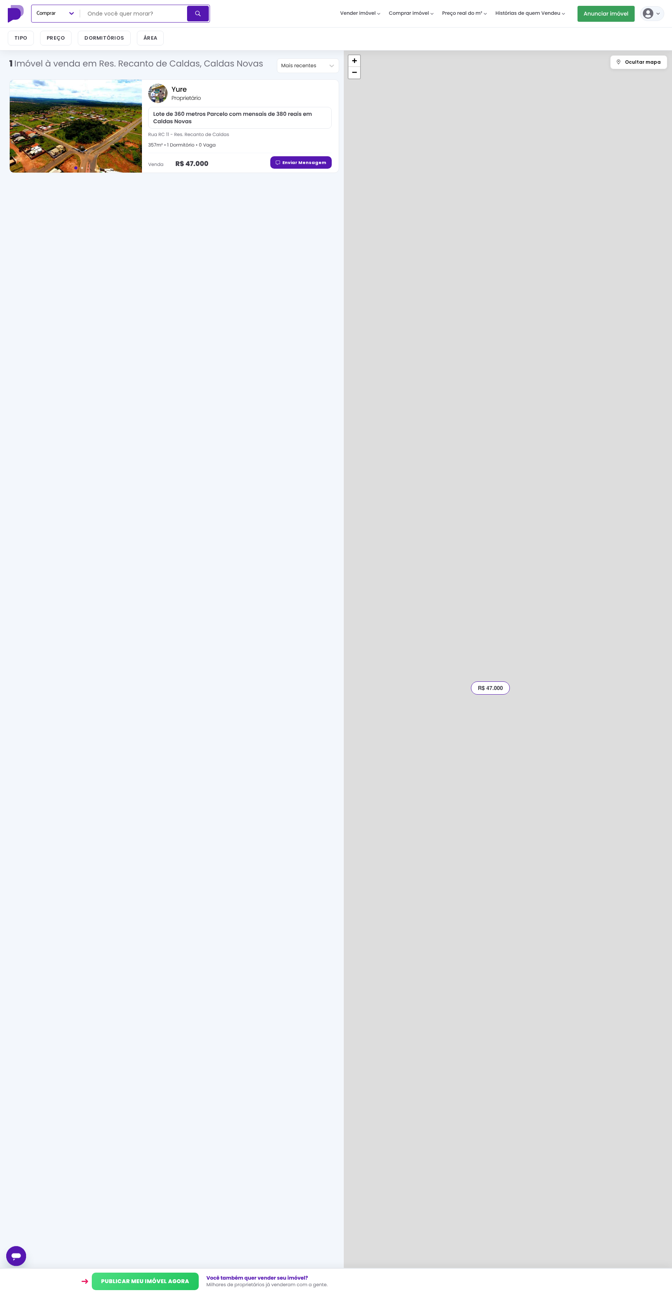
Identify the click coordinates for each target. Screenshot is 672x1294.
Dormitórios (104, 38)
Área (150, 38)
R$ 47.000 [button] (490, 688)
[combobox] (134, 13)
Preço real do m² (462, 13)
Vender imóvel (358, 13)
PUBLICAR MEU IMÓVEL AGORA (145, 1281)
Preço (56, 38)
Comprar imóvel (409, 13)
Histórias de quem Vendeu (527, 13)
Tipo (20, 38)
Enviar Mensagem (304, 162)
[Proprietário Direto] (17, 13)
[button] (354, 61)
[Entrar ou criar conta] (652, 13)
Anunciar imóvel (606, 13)
